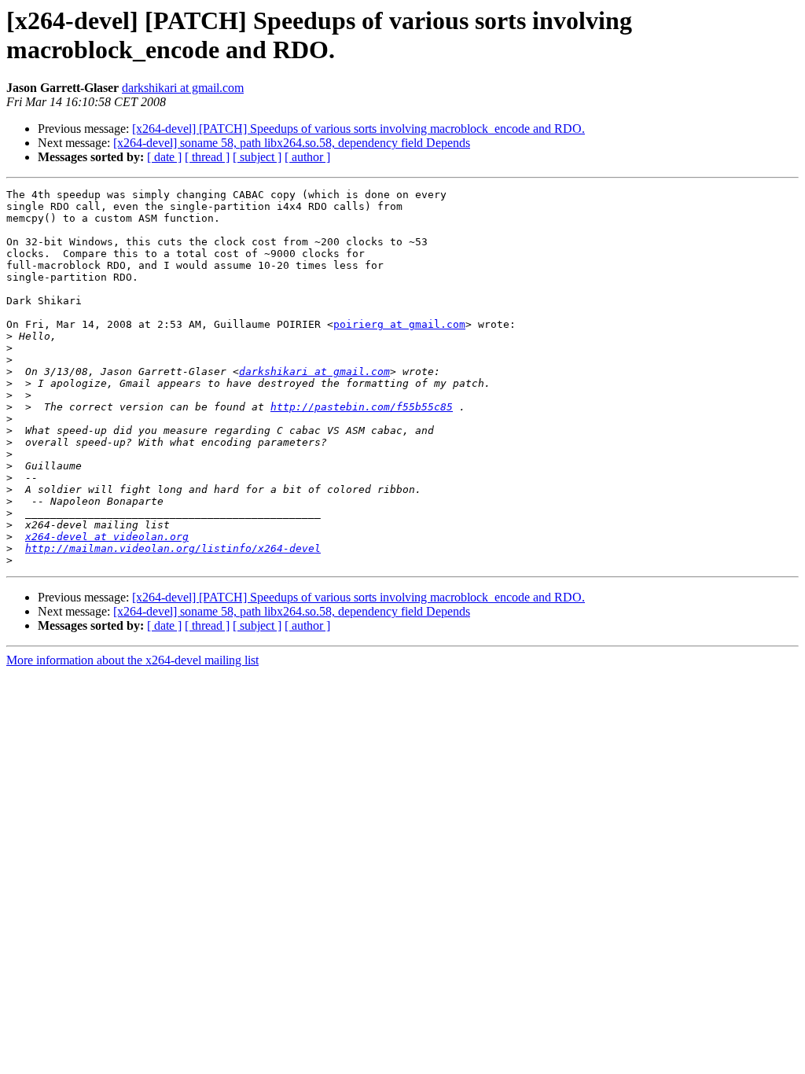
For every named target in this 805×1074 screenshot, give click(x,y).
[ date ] (164, 157)
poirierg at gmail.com (399, 324)
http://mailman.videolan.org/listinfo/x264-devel (173, 548)
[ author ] (307, 157)
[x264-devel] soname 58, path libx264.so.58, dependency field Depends (291, 142)
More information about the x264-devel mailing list (132, 660)
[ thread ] (207, 157)
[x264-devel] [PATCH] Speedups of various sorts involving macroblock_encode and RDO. (358, 128)
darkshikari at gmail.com (183, 87)
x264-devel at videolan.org (107, 537)
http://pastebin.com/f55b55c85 (361, 407)
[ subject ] (257, 157)
